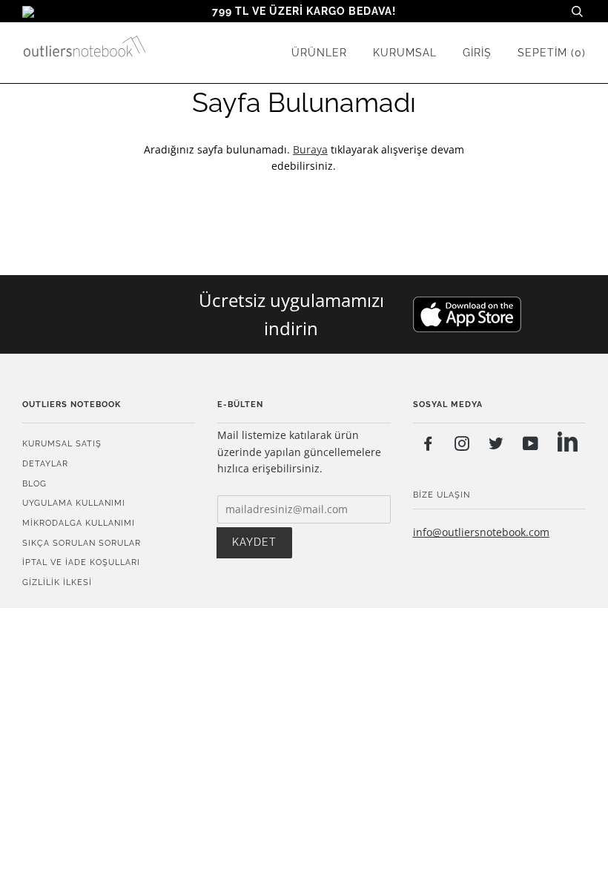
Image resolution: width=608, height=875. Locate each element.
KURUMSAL (405, 53)
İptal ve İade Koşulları (81, 562)
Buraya (310, 149)
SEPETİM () (552, 53)
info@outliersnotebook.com (481, 532)
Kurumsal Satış (62, 443)
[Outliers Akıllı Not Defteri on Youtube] (531, 446)
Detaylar (45, 463)
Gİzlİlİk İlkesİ (57, 582)
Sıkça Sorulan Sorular (81, 543)
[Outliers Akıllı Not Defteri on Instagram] (462, 446)
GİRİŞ (477, 53)
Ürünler (319, 53)
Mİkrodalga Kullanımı (78, 523)
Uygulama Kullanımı (73, 503)
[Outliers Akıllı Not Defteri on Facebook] (428, 446)
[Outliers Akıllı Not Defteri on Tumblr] (568, 443)
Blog (34, 483)
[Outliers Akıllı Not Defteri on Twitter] (496, 446)
